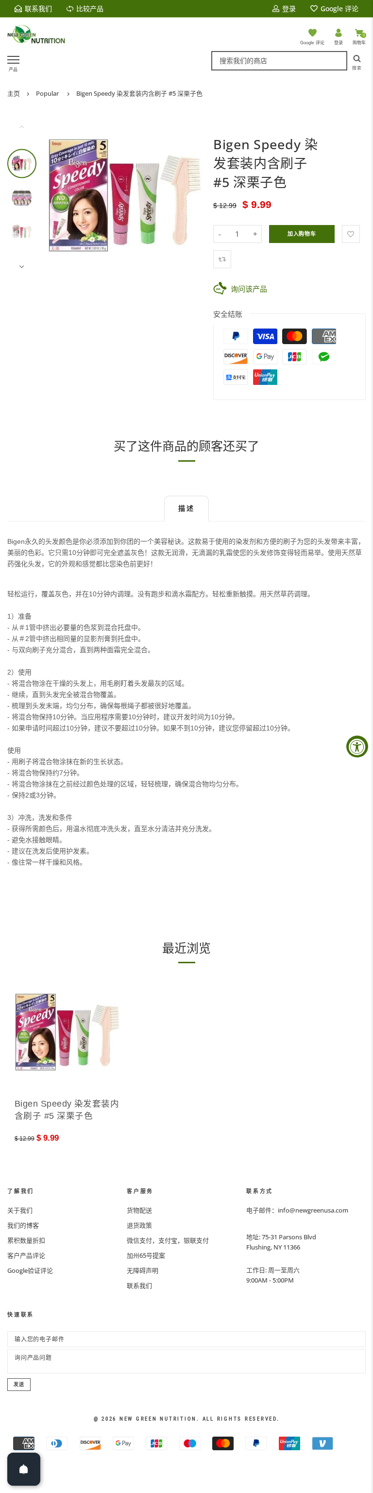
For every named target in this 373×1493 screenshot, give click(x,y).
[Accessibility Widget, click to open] (357, 747)
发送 (19, 1384)
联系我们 (139, 1285)
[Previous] (61, 196)
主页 (13, 93)
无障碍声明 (142, 1270)
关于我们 (20, 1210)
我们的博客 (23, 1225)
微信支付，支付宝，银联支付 (168, 1240)
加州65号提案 (146, 1255)
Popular (47, 93)
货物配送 (139, 1210)
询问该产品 (249, 289)
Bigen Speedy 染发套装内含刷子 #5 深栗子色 (139, 93)
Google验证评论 (30, 1270)
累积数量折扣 (26, 1240)
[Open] (23, 1469)
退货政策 (139, 1225)
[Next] (187, 196)
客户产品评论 (26, 1255)
